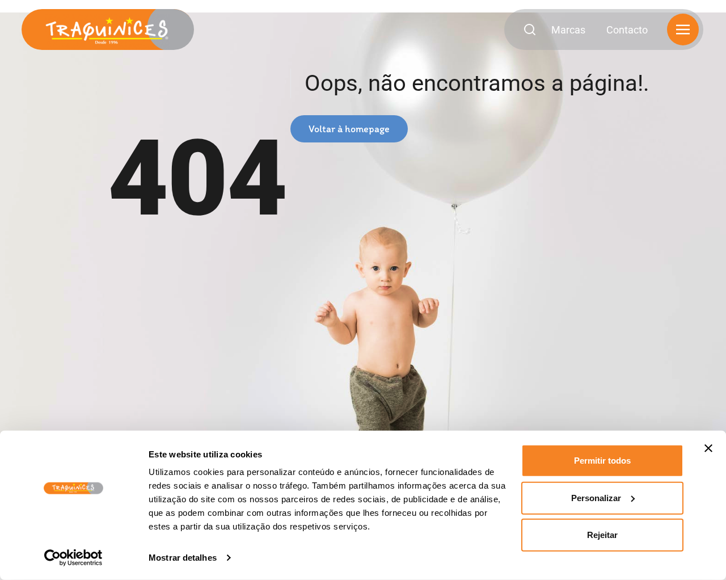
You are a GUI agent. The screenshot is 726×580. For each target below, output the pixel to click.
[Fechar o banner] (708, 448)
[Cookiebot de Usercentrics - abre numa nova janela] (73, 557)
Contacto (627, 30)
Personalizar (596, 497)
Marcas (568, 30)
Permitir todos (602, 460)
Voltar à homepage (349, 129)
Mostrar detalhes (183, 557)
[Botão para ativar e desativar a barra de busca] (533, 29)
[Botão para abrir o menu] (683, 29)
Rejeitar (602, 535)
